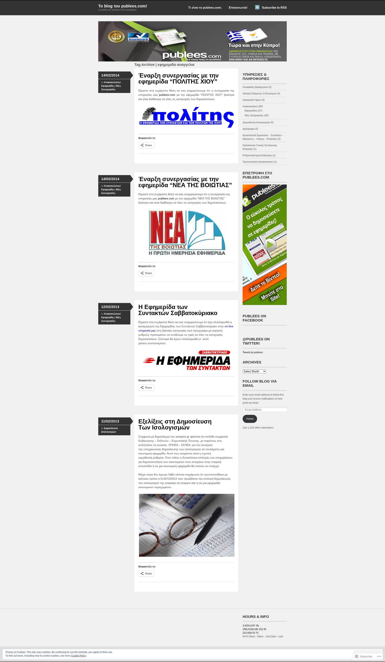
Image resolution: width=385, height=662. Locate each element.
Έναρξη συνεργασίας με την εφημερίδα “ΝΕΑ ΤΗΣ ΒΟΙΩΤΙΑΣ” (185, 182)
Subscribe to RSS (274, 7)
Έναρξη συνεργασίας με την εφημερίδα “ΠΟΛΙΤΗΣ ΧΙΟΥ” (178, 78)
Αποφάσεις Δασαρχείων (255, 87)
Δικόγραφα (248, 129)
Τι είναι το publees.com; (205, 7)
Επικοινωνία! (238, 7)
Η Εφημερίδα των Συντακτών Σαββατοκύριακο (177, 310)
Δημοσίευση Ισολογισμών (256, 122)
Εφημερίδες (107, 86)
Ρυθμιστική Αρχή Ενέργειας (257, 155)
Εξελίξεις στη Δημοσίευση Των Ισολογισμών (175, 424)
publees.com (168, 94)
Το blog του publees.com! (122, 6)
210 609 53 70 (250, 632)
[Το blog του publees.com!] (192, 60)
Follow (249, 418)
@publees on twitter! (256, 341)
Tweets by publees (253, 352)
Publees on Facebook (254, 318)
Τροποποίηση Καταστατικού (258, 161)
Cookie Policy (78, 655)
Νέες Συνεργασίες (254, 115)
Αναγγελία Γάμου (252, 100)
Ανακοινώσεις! (112, 82)
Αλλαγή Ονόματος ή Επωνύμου (260, 93)
